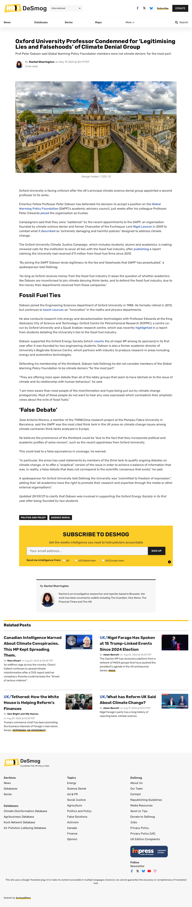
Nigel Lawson (142, 226)
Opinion (72, 839)
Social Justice (76, 800)
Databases (10, 788)
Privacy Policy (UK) (142, 833)
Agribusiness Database (19, 816)
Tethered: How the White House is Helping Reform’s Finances (31, 702)
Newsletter (137, 866)
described (48, 231)
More (129, 22)
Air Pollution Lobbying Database (25, 828)
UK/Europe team (114, 560)
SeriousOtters (23, 898)
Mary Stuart (14, 660)
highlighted (144, 327)
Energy (71, 783)
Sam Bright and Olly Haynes (22, 714)
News (7, 783)
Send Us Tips (139, 811)
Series (8, 794)
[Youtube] (149, 871)
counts (99, 341)
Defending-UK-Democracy (29, 730)
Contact (135, 794)
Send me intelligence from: (44, 560)
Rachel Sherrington (41, 62)
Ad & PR (72, 794)
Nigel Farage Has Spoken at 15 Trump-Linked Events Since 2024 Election (127, 643)
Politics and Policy (33, 517)
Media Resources (141, 805)
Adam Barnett (111, 654)
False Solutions (77, 816)
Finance (72, 833)
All (67, 560)
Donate (180, 8)
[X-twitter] (144, 8)
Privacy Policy (139, 828)
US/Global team (87, 560)
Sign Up (157, 550)
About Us (136, 783)
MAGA (112, 670)
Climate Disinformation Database (25, 811)
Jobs (133, 822)
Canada (72, 828)
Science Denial (60, 517)
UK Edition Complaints (145, 839)
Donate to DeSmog (142, 816)
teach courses (53, 310)
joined (44, 213)
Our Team (136, 788)
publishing (141, 249)
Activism (73, 822)
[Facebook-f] (137, 8)
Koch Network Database (19, 822)
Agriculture (74, 805)
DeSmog (34, 8)
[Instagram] (155, 871)
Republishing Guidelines (146, 800)
